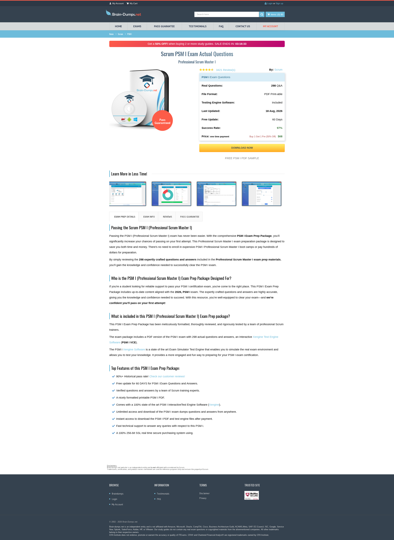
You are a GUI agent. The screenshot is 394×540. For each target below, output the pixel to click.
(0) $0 (277, 14)
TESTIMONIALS (198, 26)
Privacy (202, 498)
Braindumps (117, 493)
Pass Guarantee (189, 216)
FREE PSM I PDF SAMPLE (242, 158)
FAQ (221, 26)
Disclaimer (204, 493)
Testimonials (163, 493)
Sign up (279, 3)
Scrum (120, 34)
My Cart (133, 3)
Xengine (214, 404)
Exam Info (149, 216)
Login (270, 3)
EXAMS (137, 26)
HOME (118, 26)
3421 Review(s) (225, 69)
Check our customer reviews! (167, 376)
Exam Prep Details (124, 216)
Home (111, 34)
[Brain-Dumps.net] (124, 13)
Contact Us (242, 26)
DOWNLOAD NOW (242, 148)
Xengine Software (134, 349)
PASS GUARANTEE (164, 26)
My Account (118, 3)
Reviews (167, 216)
